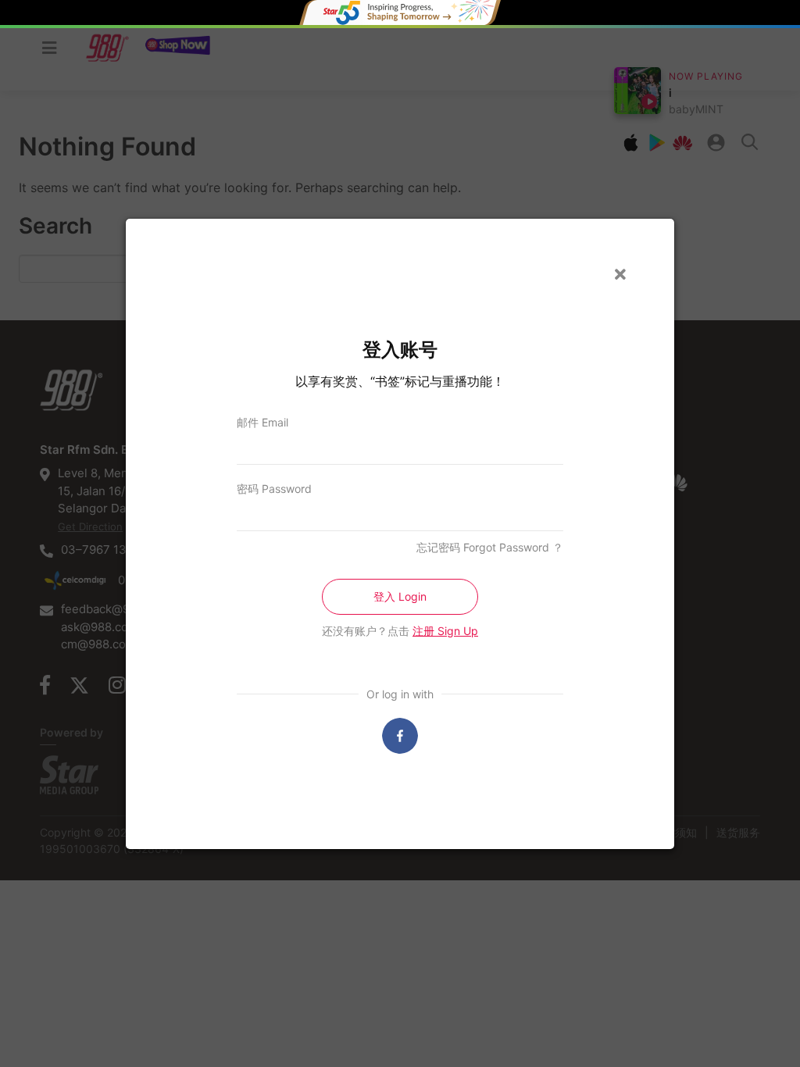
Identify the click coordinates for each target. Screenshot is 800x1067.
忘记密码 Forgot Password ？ (489, 547)
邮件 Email (262, 422)
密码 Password (274, 488)
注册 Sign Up (445, 630)
